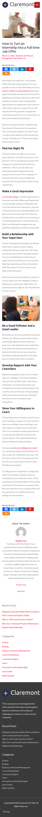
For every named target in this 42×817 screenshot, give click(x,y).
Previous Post (21, 585)
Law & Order (7, 671)
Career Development (10, 655)
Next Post (21, 591)
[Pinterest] (30, 69)
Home (4, 663)
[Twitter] (14, 69)
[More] (6, 73)
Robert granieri (8, 676)
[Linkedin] (22, 69)
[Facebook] (6, 69)
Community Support (10, 659)
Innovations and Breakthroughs (15, 667)
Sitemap (6, 811)
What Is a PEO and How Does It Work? (17, 619)
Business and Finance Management (16, 651)
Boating (5, 646)
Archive (5, 642)
